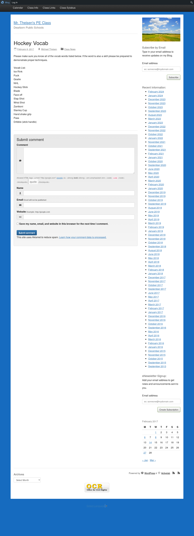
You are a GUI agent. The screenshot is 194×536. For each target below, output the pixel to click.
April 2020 (153, 176)
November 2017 (157, 281)
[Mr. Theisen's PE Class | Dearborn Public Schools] (161, 29)
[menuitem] (5, 2)
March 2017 (154, 304)
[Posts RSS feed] (173, 473)
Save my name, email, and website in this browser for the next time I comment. (63, 223)
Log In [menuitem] (15, 2)
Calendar (18, 7)
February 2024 (156, 91)
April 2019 (153, 219)
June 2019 (154, 211)
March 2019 (154, 223)
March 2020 (154, 180)
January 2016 (155, 347)
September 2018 (157, 246)
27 (145, 452)
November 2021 (157, 142)
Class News (69, 49)
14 (150, 442)
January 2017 (155, 312)
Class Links (49, 7)
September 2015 (157, 362)
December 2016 (157, 316)
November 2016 (157, 320)
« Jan (145, 460)
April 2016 (153, 335)
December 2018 (157, 234)
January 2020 (155, 188)
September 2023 (157, 111)
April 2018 (153, 262)
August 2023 (155, 115)
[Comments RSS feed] (178, 473)
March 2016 (154, 339)
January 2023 (155, 122)
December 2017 (157, 277)
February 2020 (156, 184)
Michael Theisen (49, 49)
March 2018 (154, 265)
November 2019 (157, 196)
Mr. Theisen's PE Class (32, 22)
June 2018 (154, 254)
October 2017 (155, 285)
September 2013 (157, 366)
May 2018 (153, 258)
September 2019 (157, 203)
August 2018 (155, 250)
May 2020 (153, 173)
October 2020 (155, 161)
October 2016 (155, 324)
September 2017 (157, 289)
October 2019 (155, 200)
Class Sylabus (67, 7)
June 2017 (154, 293)
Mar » (153, 460)
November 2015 (157, 355)
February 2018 (156, 269)
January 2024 (155, 95)
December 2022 (157, 126)
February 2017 (156, 308)
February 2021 (156, 153)
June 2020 (154, 169)
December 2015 (157, 351)
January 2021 (155, 157)
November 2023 (157, 103)
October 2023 (155, 107)
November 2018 (157, 238)
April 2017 (153, 300)
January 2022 (155, 138)
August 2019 (155, 207)
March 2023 (154, 118)
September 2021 (157, 149)
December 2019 (157, 192)
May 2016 (153, 331)
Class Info (32, 7)
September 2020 (157, 165)
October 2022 (155, 134)
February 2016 (156, 343)
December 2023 (157, 99)
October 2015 (155, 358)
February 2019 (156, 227)
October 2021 (155, 146)
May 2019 (153, 215)
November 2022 (157, 130)
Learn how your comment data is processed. (82, 237)
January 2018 (155, 273)
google (60, 177)
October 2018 (155, 242)
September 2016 (157, 327)
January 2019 (155, 231)
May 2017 (153, 296)
